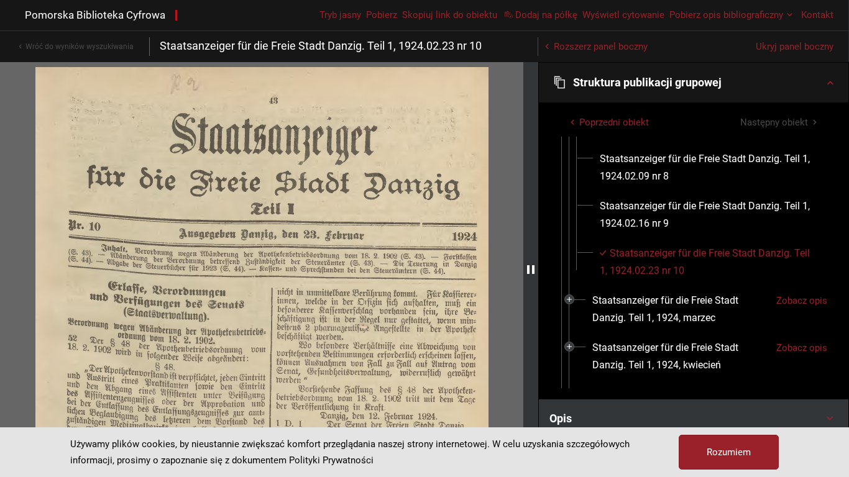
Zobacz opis (801, 300)
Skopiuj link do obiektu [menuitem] (449, 14)
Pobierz (381, 14)
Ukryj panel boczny (794, 46)
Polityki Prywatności (331, 460)
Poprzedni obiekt (614, 122)
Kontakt (817, 14)
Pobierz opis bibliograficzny (726, 14)
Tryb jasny (340, 14)
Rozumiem (729, 452)
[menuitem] (709, 168)
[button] (693, 82)
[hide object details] (530, 269)
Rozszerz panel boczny (601, 46)
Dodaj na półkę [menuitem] (546, 14)
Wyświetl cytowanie (623, 14)
